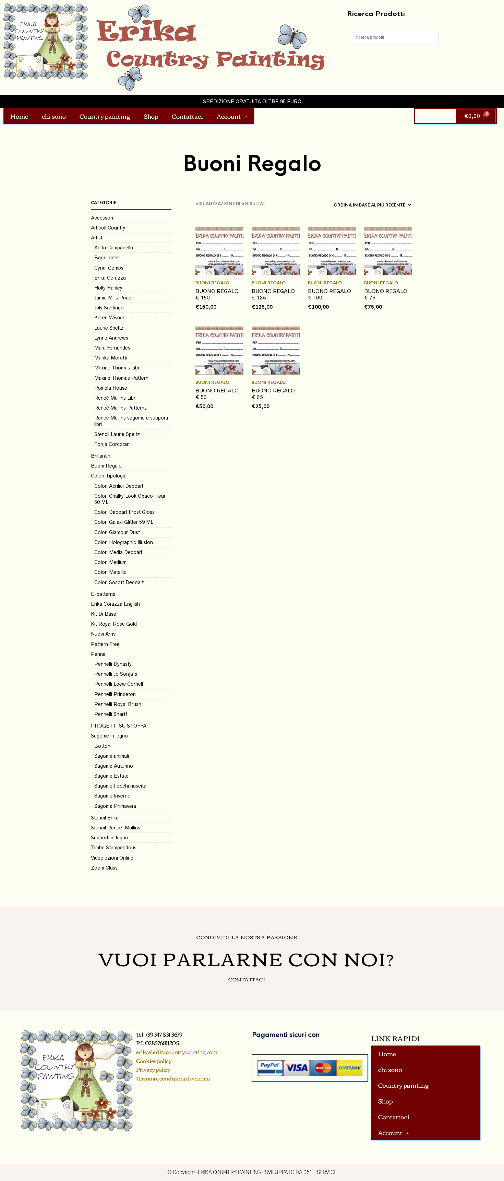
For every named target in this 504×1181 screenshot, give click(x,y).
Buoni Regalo (106, 466)
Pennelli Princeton (115, 694)
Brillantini (101, 456)
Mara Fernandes (112, 348)
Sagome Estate (111, 776)
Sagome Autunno (113, 766)
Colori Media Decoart (118, 552)
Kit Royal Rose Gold (114, 624)
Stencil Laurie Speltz (117, 434)
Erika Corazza (110, 278)
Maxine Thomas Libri (117, 367)
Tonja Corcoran (112, 444)
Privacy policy (153, 1069)
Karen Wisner (109, 317)
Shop (151, 116)
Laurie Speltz (108, 328)
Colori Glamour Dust (117, 532)
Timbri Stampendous (113, 847)
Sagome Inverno (112, 796)
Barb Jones (107, 257)
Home (19, 116)
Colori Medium (110, 562)
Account (229, 116)
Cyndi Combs (108, 268)
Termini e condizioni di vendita (173, 1078)
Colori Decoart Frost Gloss (124, 512)
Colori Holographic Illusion (123, 542)
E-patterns (103, 594)
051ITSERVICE (320, 1172)
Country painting (105, 116)
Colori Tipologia (109, 476)
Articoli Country (108, 228)
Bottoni (102, 746)
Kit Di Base (103, 614)
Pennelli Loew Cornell (118, 684)
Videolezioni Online (112, 858)
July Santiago (109, 307)
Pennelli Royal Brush (117, 704)
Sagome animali (111, 756)
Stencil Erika (105, 817)
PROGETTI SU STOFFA (118, 726)
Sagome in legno (109, 736)
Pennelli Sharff (110, 714)
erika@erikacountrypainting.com (176, 1052)
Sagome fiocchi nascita (120, 786)
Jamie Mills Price (112, 297)
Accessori (102, 218)
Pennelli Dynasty (113, 664)
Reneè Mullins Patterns (120, 408)
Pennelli (100, 654)
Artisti (97, 237)
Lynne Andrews (111, 338)
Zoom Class (104, 868)
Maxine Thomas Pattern (121, 378)
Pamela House (110, 388)
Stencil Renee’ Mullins (115, 827)
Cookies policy (154, 1060)
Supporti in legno (109, 837)
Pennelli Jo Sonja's (115, 674)
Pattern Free (105, 644)
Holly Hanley (108, 288)
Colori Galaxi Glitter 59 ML (123, 522)
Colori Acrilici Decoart (118, 486)
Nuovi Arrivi (104, 634)
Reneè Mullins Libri (115, 398)
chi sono (54, 116)
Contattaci (187, 116)
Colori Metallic (110, 572)
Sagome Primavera (115, 806)
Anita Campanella (113, 247)
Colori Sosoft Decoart (119, 582)
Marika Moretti (110, 358)
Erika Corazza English (115, 604)
